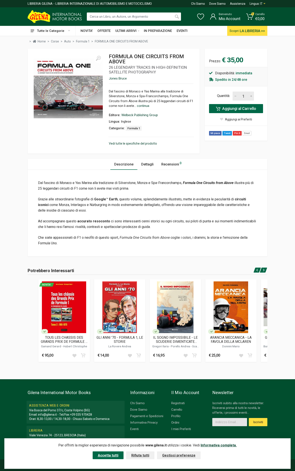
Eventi (134, 429)
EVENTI (182, 31)
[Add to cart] (83, 355)
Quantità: (223, 96)
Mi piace (215, 133)
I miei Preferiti (181, 429)
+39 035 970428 (81, 414)
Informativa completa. (219, 445)
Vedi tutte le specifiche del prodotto (133, 143)
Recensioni (171, 163)
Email (247, 133)
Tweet (227, 133)
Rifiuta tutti (140, 455)
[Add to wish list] (74, 355)
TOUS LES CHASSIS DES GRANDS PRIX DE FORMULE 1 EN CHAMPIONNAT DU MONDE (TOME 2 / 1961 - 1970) (64, 339)
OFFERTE (104, 31)
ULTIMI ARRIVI (125, 31)
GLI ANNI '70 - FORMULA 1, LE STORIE (120, 339)
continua (143, 106)
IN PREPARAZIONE (158, 31)
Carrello (176, 410)
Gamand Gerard (51, 346)
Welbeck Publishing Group (139, 115)
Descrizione (123, 164)
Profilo (176, 416)
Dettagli (147, 164)
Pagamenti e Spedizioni (146, 416)
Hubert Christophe (75, 346)
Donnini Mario (231, 346)
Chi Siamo (198, 3)
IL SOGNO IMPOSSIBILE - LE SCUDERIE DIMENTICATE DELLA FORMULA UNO (175, 339)
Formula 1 (133, 128)
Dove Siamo (217, 3)
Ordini (175, 422)
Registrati (178, 403)
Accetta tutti (108, 455)
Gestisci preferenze (178, 455)
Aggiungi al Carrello (238, 108)
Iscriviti (258, 422)
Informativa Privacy (144, 422)
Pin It (237, 133)
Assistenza (237, 3)
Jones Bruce (118, 78)
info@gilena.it (47, 414)
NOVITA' (87, 31)
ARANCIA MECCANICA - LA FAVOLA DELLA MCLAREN (231, 339)
